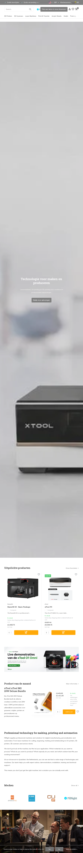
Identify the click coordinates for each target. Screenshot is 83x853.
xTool (46, 604)
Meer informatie (71, 684)
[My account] (70, 9)
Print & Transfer (43, 16)
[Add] (26, 632)
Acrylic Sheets (56, 16)
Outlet (66, 16)
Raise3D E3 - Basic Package (18, 607)
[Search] (30, 9)
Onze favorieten (71, 568)
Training (73, 16)
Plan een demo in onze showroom (54, 9)
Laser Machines (30, 16)
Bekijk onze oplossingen (41, 300)
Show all (74, 785)
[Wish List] (73, 9)
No (59, 849)
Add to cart (69, 712)
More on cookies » (71, 849)
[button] (35, 712)
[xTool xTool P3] (60, 588)
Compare (13, 610)
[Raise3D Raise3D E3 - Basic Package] (22, 588)
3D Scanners (18, 16)
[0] (76, 9)
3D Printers (8, 16)
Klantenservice (65, 2)
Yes (50, 849)
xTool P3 (48, 607)
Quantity (59, 712)
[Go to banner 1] (41, 659)
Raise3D (10, 604)
